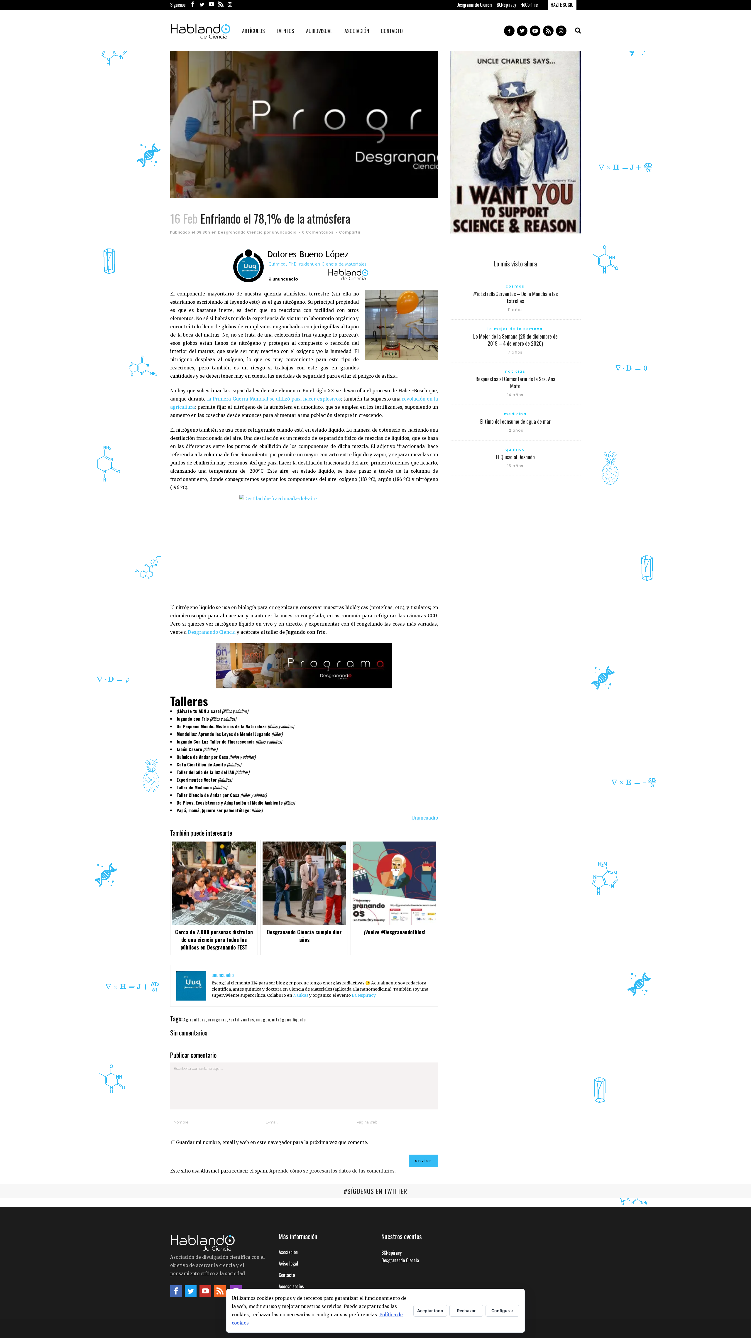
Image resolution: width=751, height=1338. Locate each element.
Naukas (300, 995)
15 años (515, 465)
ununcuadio (284, 232)
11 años (515, 309)
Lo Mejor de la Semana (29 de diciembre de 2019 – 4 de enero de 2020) (515, 339)
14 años (515, 394)
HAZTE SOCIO (562, 4)
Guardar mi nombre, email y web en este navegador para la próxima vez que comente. (272, 1142)
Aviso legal (288, 1263)
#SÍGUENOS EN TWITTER (375, 1191)
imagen (263, 1019)
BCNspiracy (506, 4)
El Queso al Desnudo (515, 457)
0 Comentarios (318, 232)
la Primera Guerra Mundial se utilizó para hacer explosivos (274, 399)
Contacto (287, 1275)
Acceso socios (291, 1286)
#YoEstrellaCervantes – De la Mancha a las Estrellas (515, 297)
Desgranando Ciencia (474, 4)
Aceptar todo (430, 1310)
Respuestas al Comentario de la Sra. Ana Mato (515, 382)
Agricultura (194, 1019)
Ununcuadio (425, 818)
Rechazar (466, 1310)
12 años (515, 430)
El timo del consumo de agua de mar (515, 421)
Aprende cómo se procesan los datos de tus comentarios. (332, 1171)
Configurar (502, 1310)
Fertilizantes (241, 1019)
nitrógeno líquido (289, 1019)
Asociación (288, 1252)
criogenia (217, 1019)
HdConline (528, 4)
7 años (515, 352)
